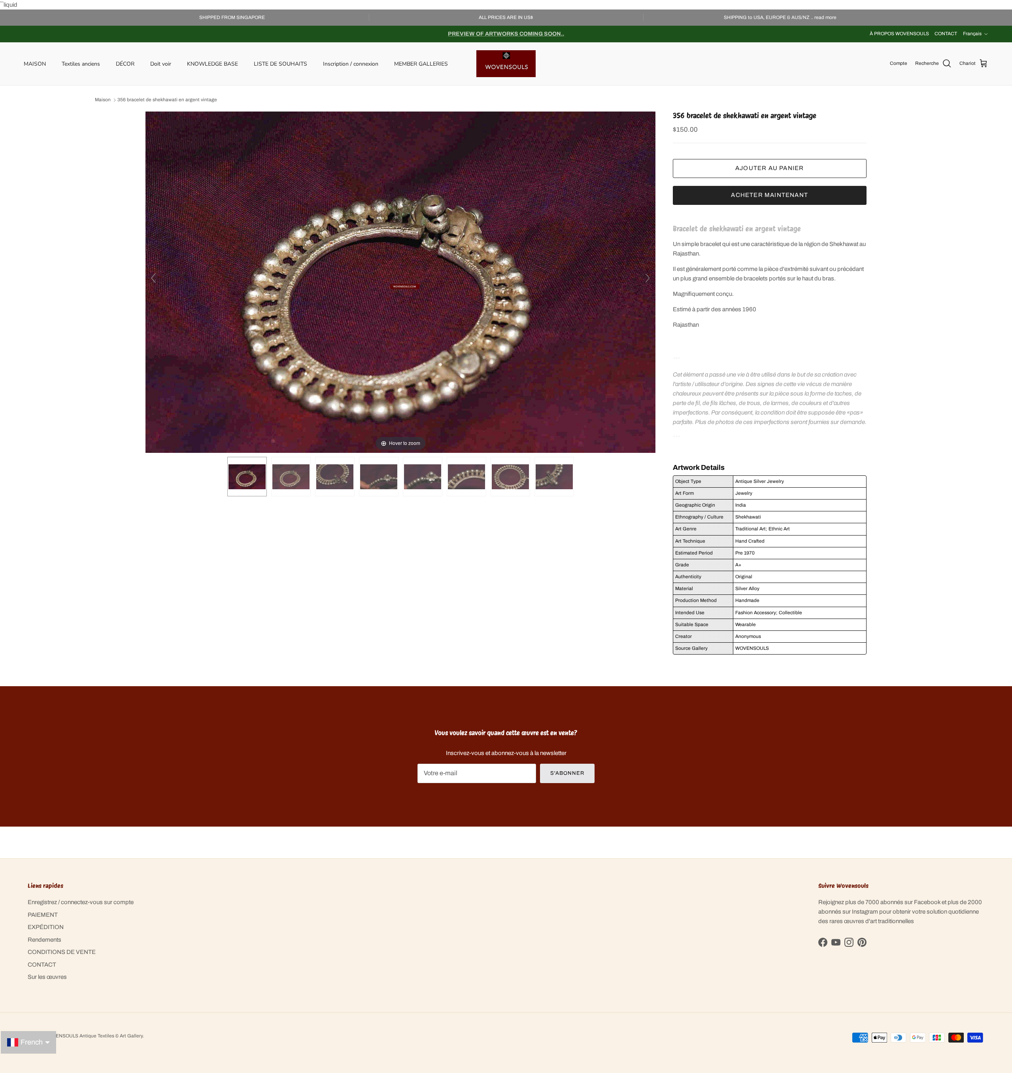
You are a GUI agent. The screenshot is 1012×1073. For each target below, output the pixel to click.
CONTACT (946, 33)
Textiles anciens (81, 63)
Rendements (44, 940)
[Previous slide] (153, 278)
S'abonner (567, 773)
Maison (103, 100)
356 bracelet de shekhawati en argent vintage (167, 100)
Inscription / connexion (350, 63)
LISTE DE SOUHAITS (280, 63)
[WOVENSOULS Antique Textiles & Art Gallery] (506, 63)
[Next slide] (647, 278)
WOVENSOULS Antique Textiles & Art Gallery (94, 1036)
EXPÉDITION (46, 927)
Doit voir (160, 63)
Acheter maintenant (769, 195)
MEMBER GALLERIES (421, 63)
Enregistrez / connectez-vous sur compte (81, 902)
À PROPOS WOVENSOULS (899, 33)
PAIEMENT (43, 915)
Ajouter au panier (769, 168)
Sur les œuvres (47, 977)
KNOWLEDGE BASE (212, 63)
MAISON (35, 63)
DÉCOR (125, 63)
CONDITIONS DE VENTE (62, 952)
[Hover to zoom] (400, 281)
